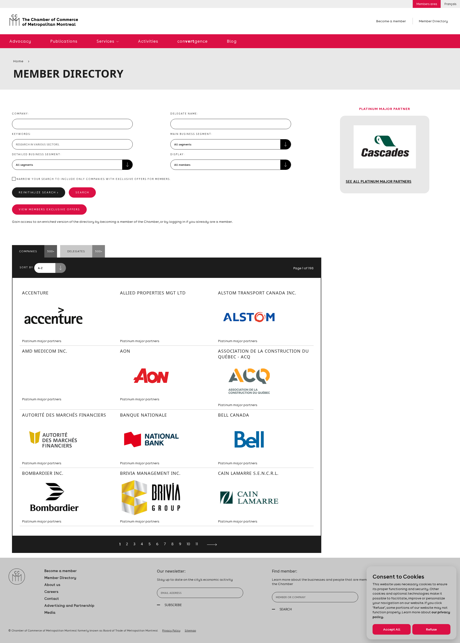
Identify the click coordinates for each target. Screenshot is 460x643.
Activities (148, 41)
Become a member (391, 21)
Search (82, 192)
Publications (63, 41)
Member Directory (433, 21)
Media (49, 612)
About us (52, 584)
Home (18, 61)
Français (450, 4)
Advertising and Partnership (69, 605)
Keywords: (21, 134)
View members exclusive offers (49, 209)
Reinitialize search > (38, 192)
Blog (232, 41)
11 (197, 544)
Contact (51, 598)
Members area (426, 4)
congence (192, 41)
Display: (177, 154)
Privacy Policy (171, 630)
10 (188, 544)
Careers (51, 591)
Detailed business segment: (37, 154)
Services (106, 41)
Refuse (431, 629)
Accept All (391, 629)
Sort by (26, 267)
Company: (20, 113)
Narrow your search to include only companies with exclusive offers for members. (93, 179)
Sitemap (190, 630)
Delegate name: (184, 113)
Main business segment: (191, 134)
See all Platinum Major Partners (378, 181)
